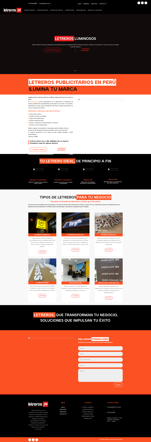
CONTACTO (102, 4)
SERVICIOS (94, 4)
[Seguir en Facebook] (138, 2)
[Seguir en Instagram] (142, 2)
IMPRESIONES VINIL (81, 10)
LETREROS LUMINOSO (29, 10)
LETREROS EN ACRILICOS (56, 10)
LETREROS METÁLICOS (42, 10)
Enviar (118, 385)
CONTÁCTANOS (52, 50)
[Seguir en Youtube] (145, 2)
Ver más (42, 252)
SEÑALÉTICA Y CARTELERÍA (95, 10)
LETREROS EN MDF (69, 10)
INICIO (80, 4)
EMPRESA (86, 4)
